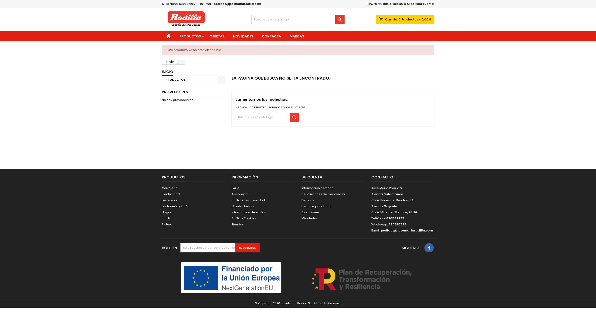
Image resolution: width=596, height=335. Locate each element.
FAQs (235, 188)
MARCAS (297, 36)
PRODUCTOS (190, 36)
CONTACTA (271, 36)
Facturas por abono (316, 206)
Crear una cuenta (420, 4)
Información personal (317, 188)
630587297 (187, 4)
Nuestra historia (243, 206)
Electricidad (171, 194)
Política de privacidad (248, 200)
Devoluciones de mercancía (323, 194)
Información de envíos (249, 212)
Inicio (167, 71)
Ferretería (169, 200)
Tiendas (238, 224)
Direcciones (310, 212)
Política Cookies (244, 218)
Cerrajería (170, 188)
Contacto (382, 177)
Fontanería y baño (176, 206)
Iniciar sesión (393, 4)
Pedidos (307, 200)
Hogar (166, 212)
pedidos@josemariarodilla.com (237, 4)
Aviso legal (240, 194)
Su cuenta (311, 177)
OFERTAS (217, 36)
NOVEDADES (243, 36)
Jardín (167, 218)
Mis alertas (309, 218)
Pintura (167, 224)
